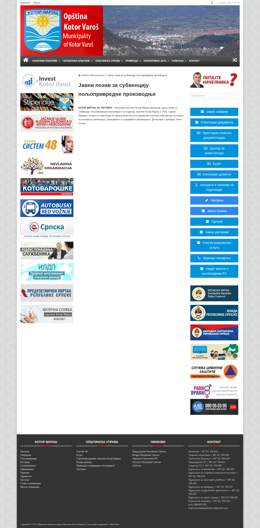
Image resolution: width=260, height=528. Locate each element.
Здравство (26, 476)
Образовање (27, 469)
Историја (25, 462)
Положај (24, 451)
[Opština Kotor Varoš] (61, 30)
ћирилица (25, 3)
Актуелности (97, 75)
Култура (24, 479)
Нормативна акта (155, 61)
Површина (25, 455)
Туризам (24, 472)
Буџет (79, 455)
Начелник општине (45, 61)
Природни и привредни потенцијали (95, 465)
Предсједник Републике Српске (149, 451)
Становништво (28, 465)
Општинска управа (108, 61)
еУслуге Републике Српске (146, 462)
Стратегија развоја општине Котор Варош (98, 458)
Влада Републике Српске (145, 455)
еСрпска (136, 465)
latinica (37, 3)
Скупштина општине (77, 61)
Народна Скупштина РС (145, 458)
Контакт (194, 61)
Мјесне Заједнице (29, 487)
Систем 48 (82, 451)
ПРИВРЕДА (132, 61)
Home (85, 75)
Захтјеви (81, 469)
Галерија (178, 61)
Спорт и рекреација (30, 483)
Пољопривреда (28, 458)
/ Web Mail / (114, 524)
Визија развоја (84, 462)
